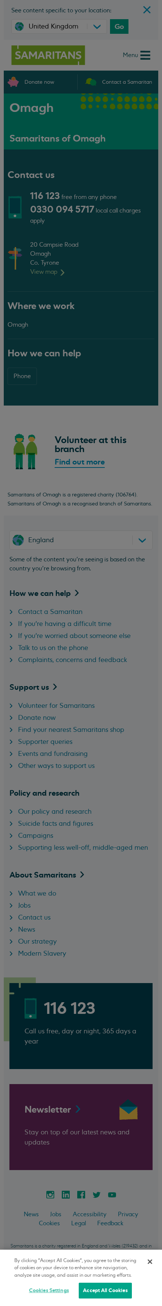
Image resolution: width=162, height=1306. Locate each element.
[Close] (150, 1261)
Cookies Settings (49, 1290)
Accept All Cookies (105, 1290)
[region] (81, 1278)
